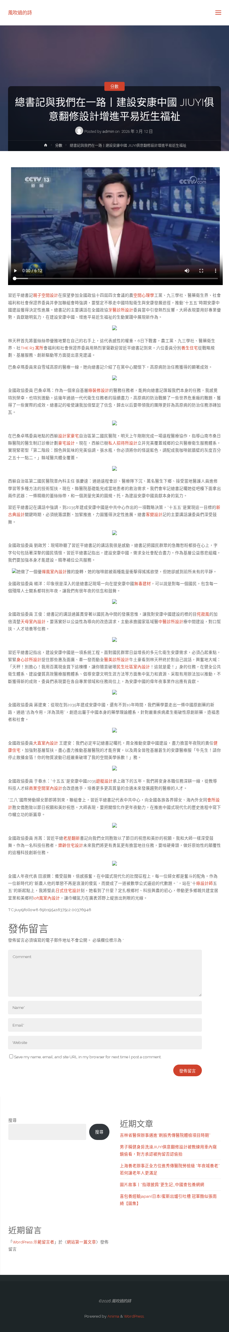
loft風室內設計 (46, 898)
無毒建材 (142, 583)
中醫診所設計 (170, 621)
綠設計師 (204, 883)
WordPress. (134, 1316)
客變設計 (154, 514)
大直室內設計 (45, 743)
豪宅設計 (66, 443)
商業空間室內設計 (45, 788)
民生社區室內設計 (133, 666)
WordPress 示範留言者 (33, 1242)
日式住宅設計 (68, 890)
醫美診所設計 (116, 659)
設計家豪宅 (68, 435)
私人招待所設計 (122, 443)
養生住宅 (189, 347)
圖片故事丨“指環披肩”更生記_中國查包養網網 (162, 1184)
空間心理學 (143, 295)
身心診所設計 (28, 659)
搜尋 (12, 1120)
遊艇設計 (104, 781)
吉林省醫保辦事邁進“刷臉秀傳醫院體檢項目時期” (165, 1135)
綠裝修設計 (98, 390)
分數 (114, 86)
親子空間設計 (45, 295)
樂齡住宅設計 (70, 845)
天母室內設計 (33, 621)
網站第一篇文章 (81, 1242)
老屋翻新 (71, 838)
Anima (112, 1316)
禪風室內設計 (54, 571)
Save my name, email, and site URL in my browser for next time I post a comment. (88, 1056)
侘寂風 (203, 614)
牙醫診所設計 (120, 309)
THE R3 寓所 (32, 347)
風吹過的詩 (20, 12)
